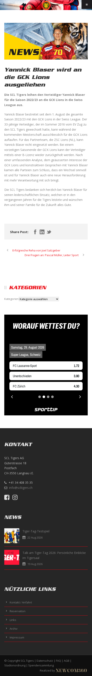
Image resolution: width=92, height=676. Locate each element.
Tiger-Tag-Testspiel (35, 531)
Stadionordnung (14, 665)
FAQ (58, 661)
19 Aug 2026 (35, 564)
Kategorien (11, 299)
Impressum (17, 637)
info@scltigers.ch (21, 488)
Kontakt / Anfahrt (21, 602)
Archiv (14, 629)
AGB (66, 661)
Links (13, 620)
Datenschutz (45, 661)
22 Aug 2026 (35, 537)
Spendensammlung (41, 665)
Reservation (17, 611)
